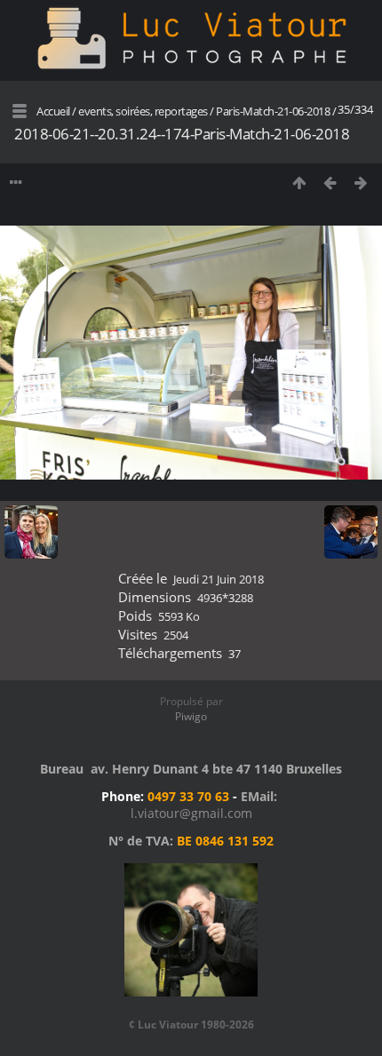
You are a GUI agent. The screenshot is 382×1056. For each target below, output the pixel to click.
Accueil (53, 111)
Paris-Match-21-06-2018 (273, 111)
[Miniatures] (298, 182)
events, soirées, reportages (144, 111)
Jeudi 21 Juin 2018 (218, 579)
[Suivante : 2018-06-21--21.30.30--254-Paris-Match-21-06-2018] (361, 182)
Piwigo (191, 716)
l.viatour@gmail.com (191, 813)
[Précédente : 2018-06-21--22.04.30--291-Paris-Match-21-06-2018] (330, 182)
